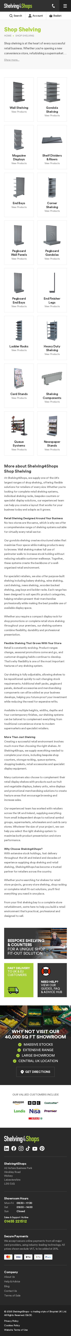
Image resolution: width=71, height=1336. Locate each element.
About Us (9, 1277)
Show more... (11, 60)
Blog (6, 1286)
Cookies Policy (12, 1325)
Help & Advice (12, 1281)
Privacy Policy (11, 1321)
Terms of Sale (12, 1295)
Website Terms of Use (16, 1330)
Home (7, 36)
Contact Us (10, 1291)
